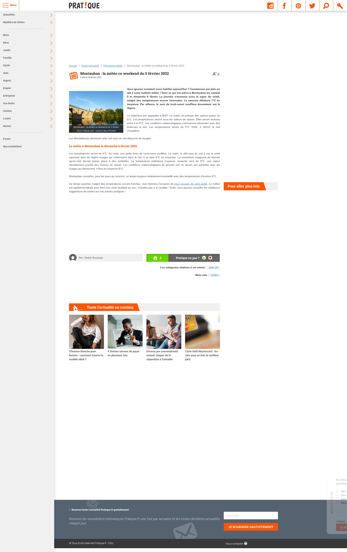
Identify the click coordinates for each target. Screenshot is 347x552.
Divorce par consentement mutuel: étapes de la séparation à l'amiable (162, 355)
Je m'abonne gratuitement (250, 527)
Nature (7, 126)
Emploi (7, 88)
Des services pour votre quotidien (319, 503)
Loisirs (7, 118)
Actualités (9, 14)
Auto (5, 73)
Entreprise (9, 95)
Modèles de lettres (14, 22)
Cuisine (7, 110)
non (210, 258)
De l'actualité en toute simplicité (319, 491)
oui (204, 258)
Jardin (6, 50)
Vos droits (9, 103)
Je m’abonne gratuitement (318, 527)
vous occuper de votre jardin (190, 183)
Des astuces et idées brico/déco (318, 495)
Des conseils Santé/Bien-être (316, 499)
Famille (7, 57)
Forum (6, 138)
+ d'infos (297, 521)
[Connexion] (340, 5)
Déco (6, 42)
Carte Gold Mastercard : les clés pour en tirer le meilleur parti (202, 355)
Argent (7, 80)
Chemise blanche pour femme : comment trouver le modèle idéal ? (86, 355)
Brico (6, 35)
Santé (6, 65)
